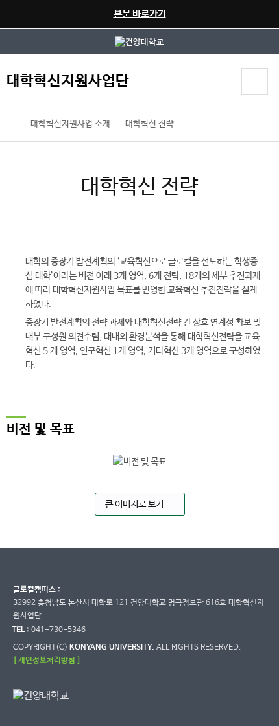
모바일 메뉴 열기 (254, 81)
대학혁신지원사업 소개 (70, 124)
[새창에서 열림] (139, 41)
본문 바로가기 (140, 13)
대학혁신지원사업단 (67, 81)
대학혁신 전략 (149, 124)
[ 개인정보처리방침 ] (46, 660)
